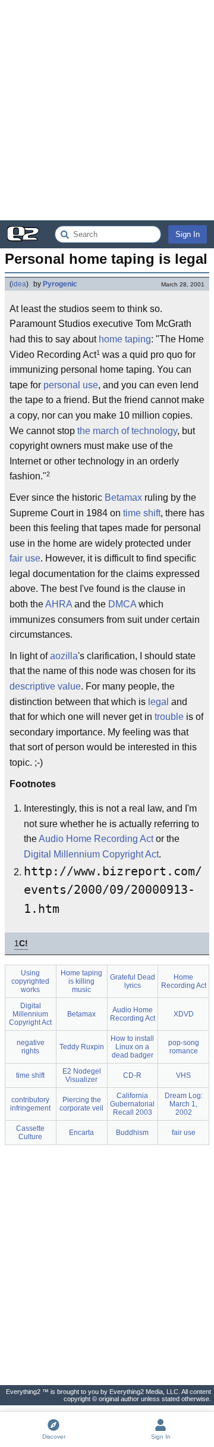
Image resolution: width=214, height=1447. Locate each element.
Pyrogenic (60, 284)
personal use (70, 385)
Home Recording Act (183, 981)
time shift (141, 513)
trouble (169, 717)
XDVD (184, 1014)
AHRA (58, 604)
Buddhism (132, 1132)
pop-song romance (183, 1047)
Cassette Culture (30, 1132)
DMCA (122, 604)
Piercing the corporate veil (81, 1104)
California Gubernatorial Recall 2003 (132, 1104)
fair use (25, 558)
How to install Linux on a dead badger (132, 1046)
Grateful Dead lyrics (132, 981)
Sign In (187, 234)
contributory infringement (30, 1104)
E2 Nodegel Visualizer (81, 1075)
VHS (183, 1075)
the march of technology (127, 431)
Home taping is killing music (81, 981)
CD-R (132, 1075)
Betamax (123, 497)
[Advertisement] (107, 110)
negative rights (31, 1047)
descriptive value (45, 686)
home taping (125, 339)
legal (158, 702)
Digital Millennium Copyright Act (91, 854)
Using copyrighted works (30, 981)
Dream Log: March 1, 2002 (184, 1104)
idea (19, 284)
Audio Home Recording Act (96, 839)
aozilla (64, 656)
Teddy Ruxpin (81, 1047)
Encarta (81, 1132)
